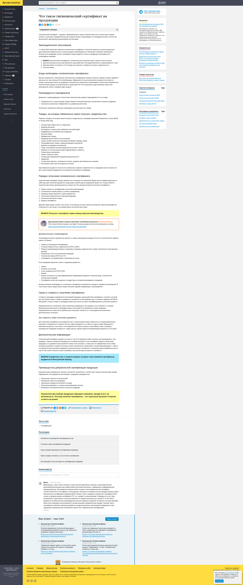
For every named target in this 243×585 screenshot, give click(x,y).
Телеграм (28, 580)
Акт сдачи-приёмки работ (148, 123)
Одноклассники (35, 580)
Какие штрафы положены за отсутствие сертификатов (60, 456)
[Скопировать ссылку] (53, 25)
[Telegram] (42, 25)
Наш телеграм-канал (152, 11)
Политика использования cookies (72, 571)
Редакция (40, 568)
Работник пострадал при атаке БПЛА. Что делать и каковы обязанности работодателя (150, 58)
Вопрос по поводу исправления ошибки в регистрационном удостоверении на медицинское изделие (100, 553)
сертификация (46, 426)
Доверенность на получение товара (151, 121)
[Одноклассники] (45, 25)
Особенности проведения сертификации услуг (57, 438)
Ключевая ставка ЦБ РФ (147, 103)
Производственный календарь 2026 (151, 101)
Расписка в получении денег (149, 115)
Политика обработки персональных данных (42, 571)
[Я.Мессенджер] (50, 25)
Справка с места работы (147, 118)
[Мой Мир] (48, 25)
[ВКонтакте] (40, 25)
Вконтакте (31, 580)
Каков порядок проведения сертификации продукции (59, 450)
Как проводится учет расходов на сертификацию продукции (62, 461)
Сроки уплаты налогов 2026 (149, 98)
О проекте (30, 568)
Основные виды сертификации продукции (55, 444)
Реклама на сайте (84, 568)
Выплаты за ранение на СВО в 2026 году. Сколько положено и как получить (152, 65)
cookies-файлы (230, 572)
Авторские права (99, 568)
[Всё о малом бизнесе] (11, 3)
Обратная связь (51, 568)
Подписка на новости (67, 568)
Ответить (46, 510)
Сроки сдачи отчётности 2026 (149, 95)
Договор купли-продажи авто (149, 126)
